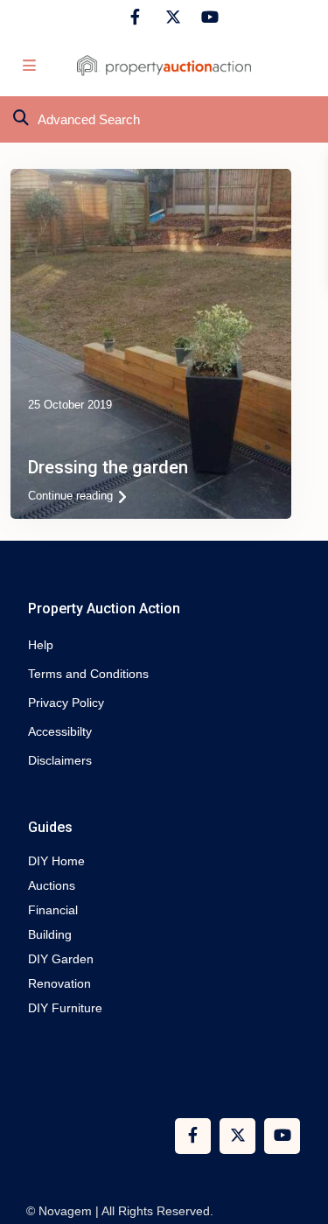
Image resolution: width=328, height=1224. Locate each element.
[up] (297, 1141)
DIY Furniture (65, 1008)
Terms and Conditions (88, 674)
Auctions (51, 885)
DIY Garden (61, 959)
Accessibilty (60, 731)
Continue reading (70, 495)
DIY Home (56, 861)
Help (40, 645)
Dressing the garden (108, 467)
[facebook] (135, 17)
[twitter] (171, 17)
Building (50, 934)
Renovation (59, 983)
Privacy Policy (66, 703)
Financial (53, 910)
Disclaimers (60, 760)
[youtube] (207, 17)
